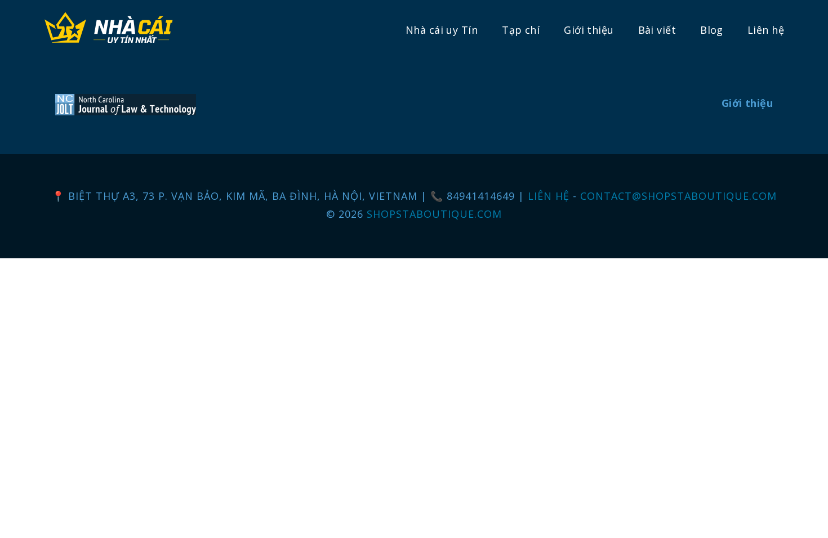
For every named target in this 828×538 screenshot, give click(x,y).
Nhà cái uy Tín (442, 30)
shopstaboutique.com (434, 214)
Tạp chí (521, 30)
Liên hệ (765, 30)
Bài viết (657, 30)
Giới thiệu (588, 30)
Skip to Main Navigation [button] (61, 9)
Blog (711, 30)
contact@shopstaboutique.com (678, 196)
